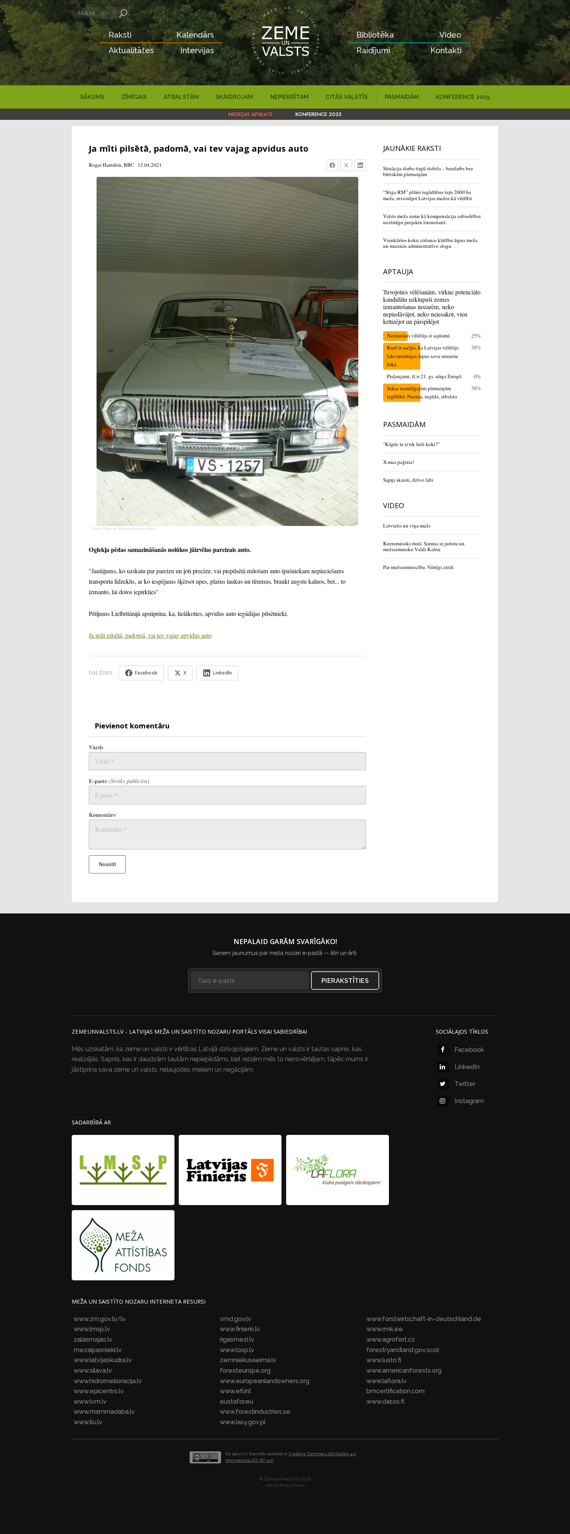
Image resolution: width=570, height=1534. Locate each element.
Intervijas (197, 50)
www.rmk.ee (384, 1329)
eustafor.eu (236, 1401)
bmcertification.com (395, 1391)
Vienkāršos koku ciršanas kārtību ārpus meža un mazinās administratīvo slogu (430, 243)
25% (476, 335)
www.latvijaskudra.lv (103, 1360)
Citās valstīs (346, 96)
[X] (346, 165)
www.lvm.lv (90, 1401)
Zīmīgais (134, 96)
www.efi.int (235, 1391)
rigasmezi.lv (237, 1339)
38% (476, 347)
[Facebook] (332, 165)
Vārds (96, 747)
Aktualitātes (131, 50)
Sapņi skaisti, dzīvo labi (408, 479)
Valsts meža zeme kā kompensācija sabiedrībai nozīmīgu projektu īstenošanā (432, 219)
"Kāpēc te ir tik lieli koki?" (411, 444)
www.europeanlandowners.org (264, 1381)
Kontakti (445, 50)
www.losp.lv (237, 1350)
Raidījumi (373, 50)
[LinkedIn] (360, 165)
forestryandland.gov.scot (402, 1350)
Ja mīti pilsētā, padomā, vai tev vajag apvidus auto (150, 635)
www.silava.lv (93, 1370)
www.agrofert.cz (390, 1339)
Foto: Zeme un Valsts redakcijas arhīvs (124, 528)
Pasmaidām (402, 96)
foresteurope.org (245, 1370)
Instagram (469, 1101)
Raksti (120, 35)
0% (477, 376)
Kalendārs (195, 35)
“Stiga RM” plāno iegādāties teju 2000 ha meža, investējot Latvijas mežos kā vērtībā (427, 195)
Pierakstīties (345, 980)
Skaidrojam (234, 96)
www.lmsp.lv (92, 1329)
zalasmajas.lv (93, 1339)
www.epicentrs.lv (99, 1391)
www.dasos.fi (385, 1401)
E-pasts (119, 781)
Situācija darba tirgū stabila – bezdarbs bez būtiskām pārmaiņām (428, 171)
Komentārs (102, 815)
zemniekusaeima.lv (248, 1360)
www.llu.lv (88, 1422)
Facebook (469, 1049)
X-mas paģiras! (398, 461)
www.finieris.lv (240, 1329)
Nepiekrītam (289, 96)
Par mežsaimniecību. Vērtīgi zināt (418, 567)
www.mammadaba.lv (104, 1411)
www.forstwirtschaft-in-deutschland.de (423, 1319)
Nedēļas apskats (250, 114)
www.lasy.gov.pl (243, 1422)
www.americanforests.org (404, 1370)
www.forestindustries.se (255, 1411)
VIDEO (393, 505)
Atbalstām (181, 96)
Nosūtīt (107, 864)
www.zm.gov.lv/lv (100, 1319)
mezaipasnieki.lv (98, 1350)
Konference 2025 (463, 96)
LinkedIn (467, 1067)
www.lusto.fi (383, 1360)
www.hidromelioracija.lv (108, 1381)
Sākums (92, 96)
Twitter (464, 1084)
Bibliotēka (375, 35)
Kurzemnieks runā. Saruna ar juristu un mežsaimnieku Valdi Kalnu (424, 546)
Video (450, 35)
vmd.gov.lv (235, 1319)
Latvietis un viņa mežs (406, 525)
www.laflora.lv (386, 1381)
